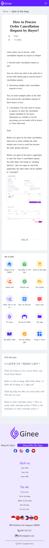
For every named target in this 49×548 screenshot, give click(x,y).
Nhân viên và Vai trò (9, 306)
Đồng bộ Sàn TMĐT (9, 271)
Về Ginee (9, 322)
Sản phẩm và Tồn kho (24, 271)
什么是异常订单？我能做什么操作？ (22, 364)
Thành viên (9, 287)
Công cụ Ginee (39, 340)
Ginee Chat (40, 305)
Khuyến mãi (24, 287)
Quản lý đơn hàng (20, 11)
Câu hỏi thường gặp (24, 341)
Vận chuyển (39, 287)
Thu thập (39, 322)
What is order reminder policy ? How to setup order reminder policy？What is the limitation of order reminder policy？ (23, 405)
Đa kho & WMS (24, 322)
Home (5, 11)
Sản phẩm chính (9, 340)
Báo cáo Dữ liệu (25, 305)
